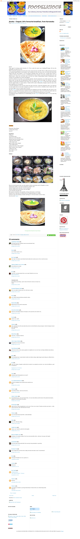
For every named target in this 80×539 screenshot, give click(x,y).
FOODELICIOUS (14, 472)
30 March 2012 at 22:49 (15, 445)
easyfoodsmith (14, 441)
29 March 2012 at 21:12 (15, 330)
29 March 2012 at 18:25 (15, 260)
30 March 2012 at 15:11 (15, 430)
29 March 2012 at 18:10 (15, 246)
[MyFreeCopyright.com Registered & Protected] (65, 229)
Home (33, 495)
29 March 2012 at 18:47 (15, 276)
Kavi (12, 271)
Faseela (12, 317)
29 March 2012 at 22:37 (15, 358)
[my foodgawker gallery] (65, 212)
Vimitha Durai (14, 427)
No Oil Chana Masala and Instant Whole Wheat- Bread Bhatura (67, 61)
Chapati (41, 81)
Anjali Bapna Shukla (15, 241)
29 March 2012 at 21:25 (15, 337)
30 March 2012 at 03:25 (15, 392)
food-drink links (10, 521)
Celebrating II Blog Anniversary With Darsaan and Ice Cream (67, 108)
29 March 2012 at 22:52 (15, 376)
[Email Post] (11, 234)
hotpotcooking (14, 302)
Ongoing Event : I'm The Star (16, 367)
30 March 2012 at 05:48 (15, 400)
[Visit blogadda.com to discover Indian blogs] (10, 524)
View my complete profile (64, 33)
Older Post (54, 495)
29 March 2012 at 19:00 (15, 284)
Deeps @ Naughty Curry (16, 434)
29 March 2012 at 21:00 (15, 320)
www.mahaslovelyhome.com (16, 380)
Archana (13, 463)
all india (33, 509)
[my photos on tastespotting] (65, 200)
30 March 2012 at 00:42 (15, 385)
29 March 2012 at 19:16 (15, 298)
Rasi (12, 362)
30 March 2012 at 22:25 (15, 437)
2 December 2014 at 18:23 (16, 482)
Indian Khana (14, 333)
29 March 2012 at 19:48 (15, 313)
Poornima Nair (14, 448)
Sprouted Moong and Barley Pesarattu (68, 153)
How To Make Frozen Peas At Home (67, 95)
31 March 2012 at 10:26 (15, 452)
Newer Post (11, 495)
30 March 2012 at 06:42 (15, 409)
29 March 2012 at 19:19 (15, 306)
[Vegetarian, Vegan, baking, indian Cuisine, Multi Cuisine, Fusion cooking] (18, 517)
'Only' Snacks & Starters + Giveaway (17, 473)
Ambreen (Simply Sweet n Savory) (17, 264)
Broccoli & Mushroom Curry (67, 48)
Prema (12, 295)
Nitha (12, 420)
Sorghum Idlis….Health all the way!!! (67, 84)
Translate (67, 22)
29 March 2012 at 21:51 (15, 351)
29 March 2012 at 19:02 (15, 291)
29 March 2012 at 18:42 (15, 267)
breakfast (12, 23)
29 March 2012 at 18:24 (15, 253)
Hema (12, 355)
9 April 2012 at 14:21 (15, 474)
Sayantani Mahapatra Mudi (16, 288)
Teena (12, 373)
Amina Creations (14, 396)
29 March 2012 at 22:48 (15, 369)
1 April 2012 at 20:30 (15, 459)
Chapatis (14, 89)
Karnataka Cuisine (19, 23)
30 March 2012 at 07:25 (15, 416)
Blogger (62, 531)
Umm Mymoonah (14, 348)
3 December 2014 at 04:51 (16, 490)
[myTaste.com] (32, 517)
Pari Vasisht (18, 234)
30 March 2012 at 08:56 (15, 423)
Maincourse (24, 23)
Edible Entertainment (15, 274)
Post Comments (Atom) (18, 497)
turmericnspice (14, 404)
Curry (15, 23)
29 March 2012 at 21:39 (15, 344)
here (48, 93)
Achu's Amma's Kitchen (15, 341)
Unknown (13, 324)
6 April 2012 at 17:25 (15, 466)
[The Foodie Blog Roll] (56, 511)
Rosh (12, 456)
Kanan (12, 250)
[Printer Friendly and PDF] (51, 235)
